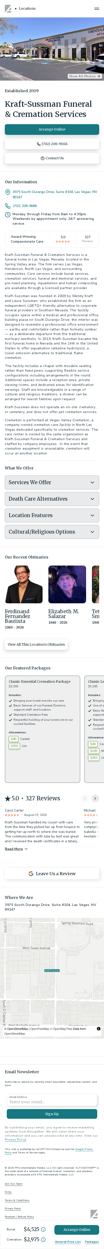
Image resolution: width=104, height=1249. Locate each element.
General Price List (68, 1242)
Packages (92, 1242)
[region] (52, 978)
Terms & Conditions (17, 1200)
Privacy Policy (15, 1140)
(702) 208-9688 (25, 206)
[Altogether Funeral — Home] (9, 9)
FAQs (8, 1192)
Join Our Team (13, 1184)
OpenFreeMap (39, 1029)
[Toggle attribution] (99, 1029)
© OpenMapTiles (61, 1029)
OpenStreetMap (14, 1033)
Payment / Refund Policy (19, 1216)
